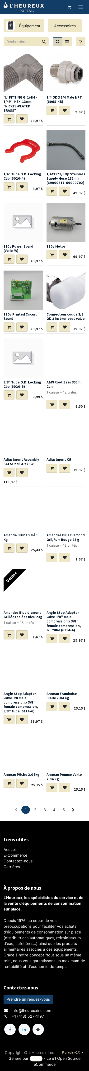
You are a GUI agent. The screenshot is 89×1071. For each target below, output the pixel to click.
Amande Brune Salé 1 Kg (21, 537)
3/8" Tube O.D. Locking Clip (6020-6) (22, 384)
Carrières (12, 866)
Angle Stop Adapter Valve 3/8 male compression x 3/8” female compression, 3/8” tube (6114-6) (21, 702)
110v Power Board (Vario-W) (18, 248)
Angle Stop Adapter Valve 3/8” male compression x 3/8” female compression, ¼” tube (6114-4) (64, 621)
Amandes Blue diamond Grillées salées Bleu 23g (23, 614)
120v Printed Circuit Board (20, 316)
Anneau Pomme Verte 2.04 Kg (64, 776)
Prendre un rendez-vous (28, 999)
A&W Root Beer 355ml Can (64, 384)
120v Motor (56, 246)
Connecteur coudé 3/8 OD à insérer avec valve (66, 316)
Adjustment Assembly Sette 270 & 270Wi (21, 461)
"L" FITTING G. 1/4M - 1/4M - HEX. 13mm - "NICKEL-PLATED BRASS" (20, 104)
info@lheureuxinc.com (31, 1010)
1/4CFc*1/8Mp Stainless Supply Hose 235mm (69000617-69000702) (66, 178)
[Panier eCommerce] (69, 7)
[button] (9, 118)
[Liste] (67, 41)
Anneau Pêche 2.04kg (21, 774)
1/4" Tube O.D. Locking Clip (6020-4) (22, 176)
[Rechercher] (44, 41)
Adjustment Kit (59, 459)
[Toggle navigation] (80, 7)
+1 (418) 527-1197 (28, 1016)
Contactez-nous (18, 861)
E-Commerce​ (15, 855)
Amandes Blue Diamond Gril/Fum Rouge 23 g (66, 537)
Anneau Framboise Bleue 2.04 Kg (62, 695)
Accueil (10, 849)
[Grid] (57, 41)
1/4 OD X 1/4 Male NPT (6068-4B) (64, 99)
